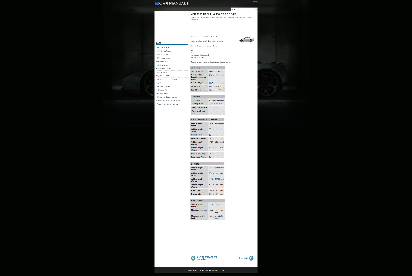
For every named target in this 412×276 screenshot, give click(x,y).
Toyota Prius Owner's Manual (167, 104)
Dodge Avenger (164, 58)
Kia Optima (163, 72)
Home (158, 9)
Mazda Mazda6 (164, 76)
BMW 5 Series (164, 47)
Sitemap (175, 9)
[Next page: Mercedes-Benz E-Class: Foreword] (251, 258)
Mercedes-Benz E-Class (197, 17)
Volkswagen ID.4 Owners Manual (169, 100)
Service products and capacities (207, 258)
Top (169, 9)
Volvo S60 (163, 93)
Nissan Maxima (164, 83)
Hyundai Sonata (165, 69)
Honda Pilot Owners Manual (167, 97)
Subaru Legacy (164, 86)
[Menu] (255, 5)
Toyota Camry (164, 90)
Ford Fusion (163, 61)
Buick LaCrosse (165, 51)
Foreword (243, 258)
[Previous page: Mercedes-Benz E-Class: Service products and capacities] (193, 258)
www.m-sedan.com (212, 270)
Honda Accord (164, 65)
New (163, 9)
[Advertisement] (222, 28)
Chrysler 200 (163, 54)
